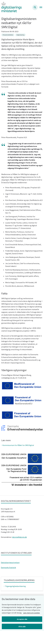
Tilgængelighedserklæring (15, 586)
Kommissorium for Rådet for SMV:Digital (18, 445)
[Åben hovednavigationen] (41, 7)
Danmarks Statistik (8, 567)
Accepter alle (22, 619)
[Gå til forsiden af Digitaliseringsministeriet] (11, 7)
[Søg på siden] (35, 7)
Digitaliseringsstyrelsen (10, 562)
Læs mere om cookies (31, 613)
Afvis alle (22, 626)
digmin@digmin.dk (19, 537)
